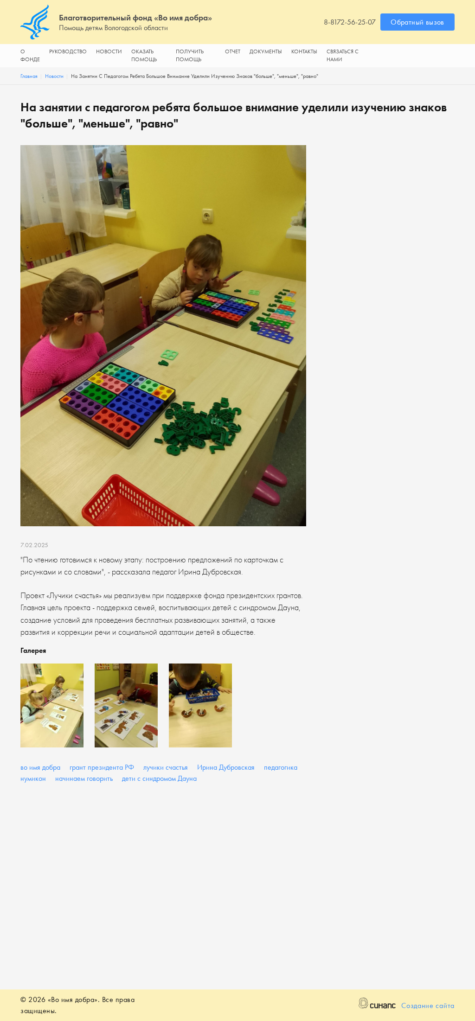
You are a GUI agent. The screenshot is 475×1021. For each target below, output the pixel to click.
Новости (109, 51)
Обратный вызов (417, 22)
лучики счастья (165, 767)
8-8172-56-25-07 (350, 22)
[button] (51, 705)
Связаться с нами (343, 55)
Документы (266, 51)
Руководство (68, 51)
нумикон (33, 778)
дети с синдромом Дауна (159, 778)
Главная (29, 76)
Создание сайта (428, 1005)
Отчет (232, 51)
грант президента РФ (102, 767)
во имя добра (40, 767)
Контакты (304, 51)
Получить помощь (190, 55)
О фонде (30, 55)
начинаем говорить (84, 778)
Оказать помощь (144, 55)
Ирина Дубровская (226, 767)
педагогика (280, 767)
